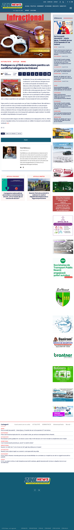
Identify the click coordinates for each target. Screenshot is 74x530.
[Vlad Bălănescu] (2, 74)
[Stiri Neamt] (12, 5)
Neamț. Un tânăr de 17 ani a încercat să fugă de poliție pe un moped (63, 78)
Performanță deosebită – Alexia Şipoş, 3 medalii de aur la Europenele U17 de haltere (63, 40)
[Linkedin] (36, 74)
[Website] (23, 167)
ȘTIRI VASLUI (65, 528)
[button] (63, 2)
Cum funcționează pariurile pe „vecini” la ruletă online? (62, 70)
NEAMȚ (23, 61)
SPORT (56, 47)
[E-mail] (41, 74)
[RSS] (70, 2)
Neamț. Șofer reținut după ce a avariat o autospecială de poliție (20, 451)
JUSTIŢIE (16, 61)
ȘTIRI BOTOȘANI (33, 528)
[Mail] (20, 167)
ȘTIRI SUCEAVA (56, 528)
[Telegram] (49, 74)
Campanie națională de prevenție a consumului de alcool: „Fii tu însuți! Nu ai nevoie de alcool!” (13, 195)
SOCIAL (3, 459)
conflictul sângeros (11, 133)
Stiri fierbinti (57, 56)
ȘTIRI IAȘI (41, 528)
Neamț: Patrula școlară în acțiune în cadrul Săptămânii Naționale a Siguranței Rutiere (39, 195)
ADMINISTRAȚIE (46, 424)
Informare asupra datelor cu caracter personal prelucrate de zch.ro (37, 487)
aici (8, 123)
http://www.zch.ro (24, 150)
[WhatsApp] (32, 74)
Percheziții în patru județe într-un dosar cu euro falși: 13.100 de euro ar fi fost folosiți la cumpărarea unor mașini (62, 62)
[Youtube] (72, 2)
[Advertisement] (37, 511)
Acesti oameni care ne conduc (22, 424)
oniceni (19, 133)
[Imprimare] (45, 74)
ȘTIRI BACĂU (24, 528)
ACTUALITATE (6, 61)
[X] (24, 74)
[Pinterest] (28, 74)
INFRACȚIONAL (57, 81)
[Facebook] (68, 2)
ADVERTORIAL (57, 73)
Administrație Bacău (58, 424)
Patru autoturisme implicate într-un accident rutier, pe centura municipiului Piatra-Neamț (63, 52)
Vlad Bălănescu (8, 74)
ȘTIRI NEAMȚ (48, 528)
